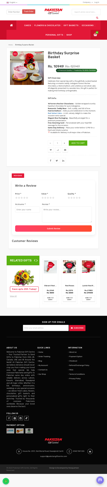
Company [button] (87, 2)
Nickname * (20, 204)
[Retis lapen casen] (23, 278)
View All (13, 296)
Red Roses (69, 286)
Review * (46, 204)
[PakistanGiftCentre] (53, 11)
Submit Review (53, 228)
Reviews (18, 176)
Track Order (29, 11)
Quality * (72, 193)
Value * (44, 193)
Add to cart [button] (78, 143)
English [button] (12, 2)
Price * (18, 193)
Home (10, 45)
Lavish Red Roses (89, 286)
